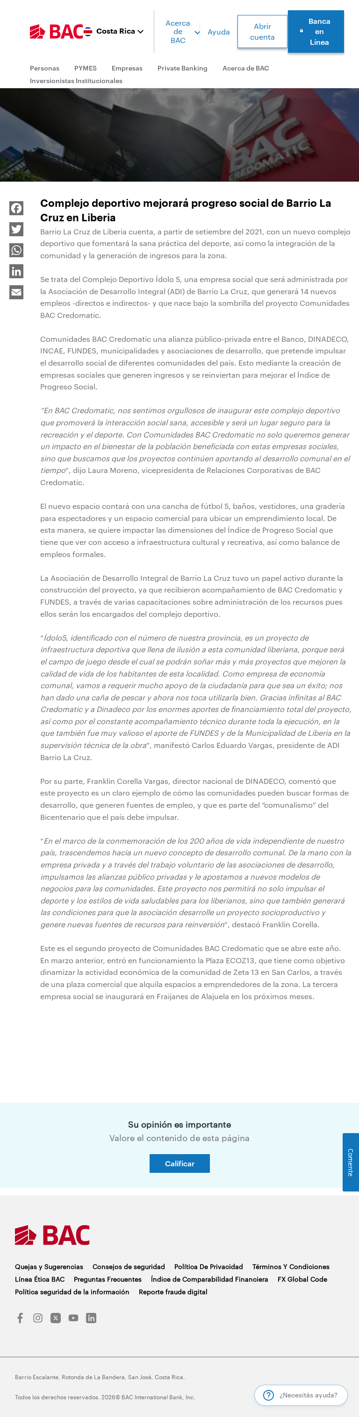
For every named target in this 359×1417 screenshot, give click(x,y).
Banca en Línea (319, 31)
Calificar (179, 1163)
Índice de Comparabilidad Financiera (209, 1279)
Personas (44, 68)
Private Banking (183, 68)
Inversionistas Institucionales (76, 81)
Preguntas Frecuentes (108, 1279)
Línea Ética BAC (40, 1279)
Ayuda (219, 31)
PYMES (85, 68)
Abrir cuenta (262, 31)
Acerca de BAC (177, 31)
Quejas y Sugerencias (49, 1266)
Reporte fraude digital (173, 1292)
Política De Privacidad (208, 1266)
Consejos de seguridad (129, 1266)
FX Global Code (302, 1279)
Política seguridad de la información (72, 1292)
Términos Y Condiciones (291, 1266)
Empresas (127, 68)
